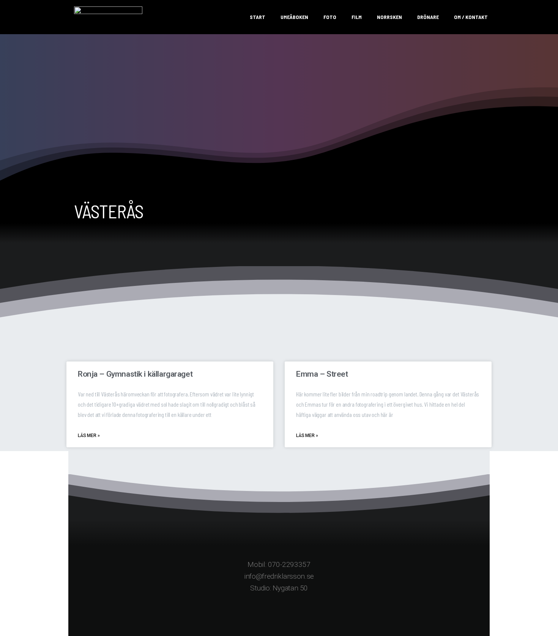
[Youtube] (309, 615)
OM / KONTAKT (471, 17)
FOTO (329, 17)
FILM (357, 17)
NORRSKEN (389, 17)
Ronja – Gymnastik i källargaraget (135, 374)
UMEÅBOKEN (294, 17)
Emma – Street (322, 374)
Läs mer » (89, 435)
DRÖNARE (428, 17)
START (257, 17)
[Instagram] (279, 615)
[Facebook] (248, 615)
